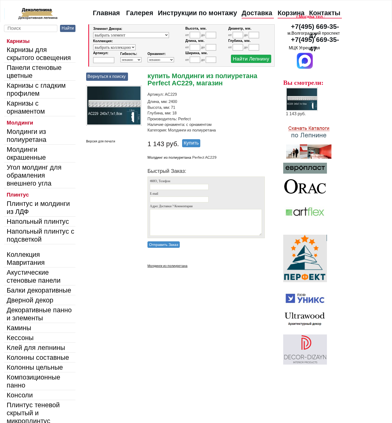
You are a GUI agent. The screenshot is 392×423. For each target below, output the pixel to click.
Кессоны (20, 337)
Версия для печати (100, 141)
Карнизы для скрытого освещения (39, 53)
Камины (19, 328)
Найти (68, 28)
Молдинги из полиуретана (26, 135)
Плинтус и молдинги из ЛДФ (38, 207)
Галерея (139, 13)
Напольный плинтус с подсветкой (40, 235)
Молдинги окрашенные (26, 153)
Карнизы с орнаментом (26, 107)
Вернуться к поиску (106, 76)
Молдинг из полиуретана (169, 157)
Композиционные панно (33, 381)
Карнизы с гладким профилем (36, 89)
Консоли (20, 395)
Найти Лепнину (251, 59)
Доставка (257, 13)
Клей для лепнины (36, 347)
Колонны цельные (35, 367)
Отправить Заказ (163, 244)
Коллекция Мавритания (26, 258)
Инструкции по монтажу (197, 13)
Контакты (324, 13)
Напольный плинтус (38, 221)
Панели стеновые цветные (34, 71)
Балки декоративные (39, 290)
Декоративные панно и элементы (39, 314)
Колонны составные (38, 357)
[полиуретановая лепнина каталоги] (313, 139)
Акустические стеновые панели (34, 276)
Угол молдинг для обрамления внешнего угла (34, 175)
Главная (106, 13)
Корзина (291, 13)
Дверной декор (30, 300)
